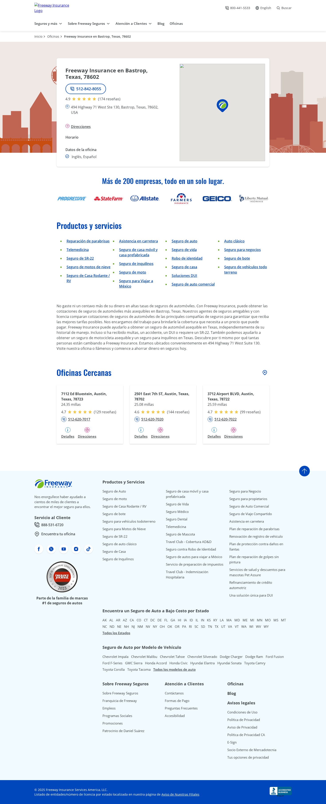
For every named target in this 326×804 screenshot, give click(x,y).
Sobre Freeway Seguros (120, 693)
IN (202, 620)
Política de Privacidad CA (246, 734)
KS (209, 620)
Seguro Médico (177, 511)
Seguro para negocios (242, 249)
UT (223, 626)
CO (139, 620)
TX (216, 626)
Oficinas (53, 36)
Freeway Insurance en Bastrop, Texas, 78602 (97, 36)
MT (283, 620)
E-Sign (232, 742)
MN (259, 620)
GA (173, 620)
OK (169, 626)
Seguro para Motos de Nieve (124, 529)
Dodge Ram (254, 656)
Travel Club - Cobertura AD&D (189, 541)
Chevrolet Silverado (202, 656)
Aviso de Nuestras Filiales (180, 794)
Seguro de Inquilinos (118, 559)
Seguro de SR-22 (115, 536)
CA (132, 620)
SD (203, 626)
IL (197, 620)
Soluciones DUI (184, 275)
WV (258, 626)
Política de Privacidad (243, 719)
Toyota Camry (254, 663)
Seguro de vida (184, 249)
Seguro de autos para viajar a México (194, 557)
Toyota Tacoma (139, 669)
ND (112, 626)
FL (166, 620)
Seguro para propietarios (248, 499)
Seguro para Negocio (245, 491)
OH (162, 626)
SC (196, 626)
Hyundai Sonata (229, 663)
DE (159, 620)
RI (190, 626)
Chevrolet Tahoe (172, 656)
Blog (231, 693)
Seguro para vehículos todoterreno (128, 521)
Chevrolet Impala (115, 656)
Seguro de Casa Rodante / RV (124, 506)
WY (266, 626)
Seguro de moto (132, 272)
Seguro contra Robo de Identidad (191, 549)
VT (237, 626)
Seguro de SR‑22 (80, 258)
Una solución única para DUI (251, 595)
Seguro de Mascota (180, 534)
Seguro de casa (184, 267)
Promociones (112, 723)
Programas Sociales (117, 715)
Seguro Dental (176, 519)
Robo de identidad (187, 258)
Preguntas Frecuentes (181, 708)
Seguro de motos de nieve (88, 267)
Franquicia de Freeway (119, 700)
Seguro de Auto (114, 491)
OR (177, 626)
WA (244, 626)
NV (148, 626)
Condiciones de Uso (242, 712)
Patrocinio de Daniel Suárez (123, 731)
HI (179, 620)
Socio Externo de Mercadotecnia (251, 750)
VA (230, 626)
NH (126, 626)
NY (155, 626)
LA (222, 620)
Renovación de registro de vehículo (256, 536)
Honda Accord (156, 663)
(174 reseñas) (109, 99)
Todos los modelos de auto (174, 669)
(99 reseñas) (250, 412)
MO (268, 620)
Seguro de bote (237, 258)
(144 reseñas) (178, 412)
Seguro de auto (184, 241)
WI (251, 626)
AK (104, 620)
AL (111, 620)
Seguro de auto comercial (193, 284)
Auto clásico (234, 241)
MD (237, 620)
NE (119, 626)
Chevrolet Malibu (144, 656)
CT (146, 620)
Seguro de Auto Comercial (249, 506)
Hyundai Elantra (202, 663)
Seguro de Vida (177, 504)
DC (152, 620)
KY (215, 620)
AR (118, 620)
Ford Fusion (275, 656)
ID (191, 620)
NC (104, 626)
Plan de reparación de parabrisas (254, 529)
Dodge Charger (231, 656)
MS (275, 620)
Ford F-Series (112, 663)
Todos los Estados (116, 633)
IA (185, 620)
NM (140, 626)
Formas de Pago (177, 700)
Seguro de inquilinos (136, 263)
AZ (125, 620)
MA (229, 620)
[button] (222, 105)
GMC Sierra (133, 663)
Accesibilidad (175, 715)
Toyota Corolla (113, 669)
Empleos (109, 708)
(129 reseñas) (105, 412)
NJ (133, 626)
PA (184, 626)
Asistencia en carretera (138, 241)
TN (210, 626)
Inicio (38, 36)
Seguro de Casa (114, 551)
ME (245, 620)
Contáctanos (174, 693)
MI (252, 620)
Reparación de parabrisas (88, 241)
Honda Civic (178, 663)
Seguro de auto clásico (119, 544)
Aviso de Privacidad (242, 727)
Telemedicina (78, 249)
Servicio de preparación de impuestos (194, 564)
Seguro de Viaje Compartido (250, 514)
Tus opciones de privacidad (248, 757)
